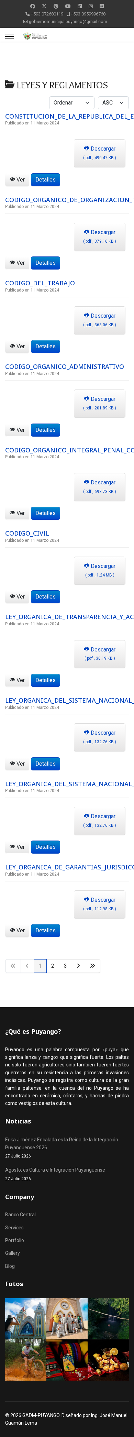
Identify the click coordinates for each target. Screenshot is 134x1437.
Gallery (12, 1253)
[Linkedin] (80, 6)
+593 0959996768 (88, 14)
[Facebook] (32, 6)
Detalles (45, 179)
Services (14, 1227)
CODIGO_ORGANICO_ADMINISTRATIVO (64, 366)
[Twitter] (44, 6)
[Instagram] (91, 6)
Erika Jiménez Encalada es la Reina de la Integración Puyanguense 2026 (61, 1148)
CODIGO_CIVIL (27, 533)
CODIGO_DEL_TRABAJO (40, 283)
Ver (20, 179)
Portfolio (14, 1240)
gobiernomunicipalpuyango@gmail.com (68, 21)
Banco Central (20, 1214)
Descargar (99, 152)
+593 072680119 (47, 14)
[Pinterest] (56, 6)
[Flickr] (102, 6)
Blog (10, 1266)
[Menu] (9, 36)
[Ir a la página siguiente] (78, 966)
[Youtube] (68, 6)
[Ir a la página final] (92, 966)
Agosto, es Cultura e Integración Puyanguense (55, 1174)
